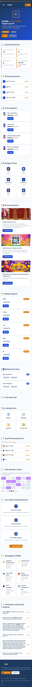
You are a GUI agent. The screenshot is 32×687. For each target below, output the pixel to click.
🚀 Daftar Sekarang (16, 546)
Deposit (6, 306)
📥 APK (4, 36)
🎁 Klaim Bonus (7, 230)
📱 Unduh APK (6, 672)
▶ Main (10, 118)
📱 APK (28, 5)
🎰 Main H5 (13, 36)
